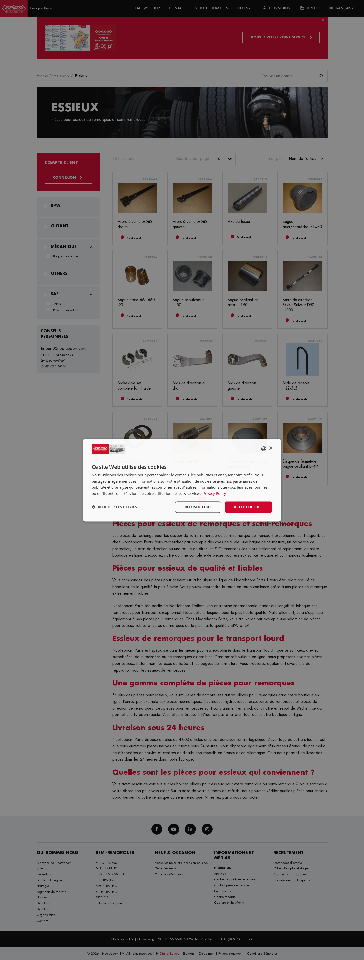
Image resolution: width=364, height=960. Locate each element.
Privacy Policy (214, 493)
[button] (114, 507)
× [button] (270, 448)
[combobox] (263, 448)
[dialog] (182, 480)
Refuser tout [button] (198, 506)
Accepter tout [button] (248, 506)
